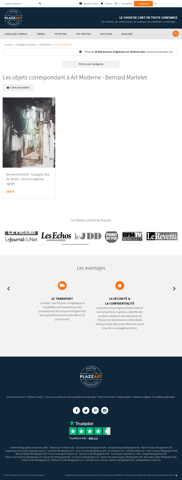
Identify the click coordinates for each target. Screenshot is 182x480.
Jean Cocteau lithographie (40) (90, 450)
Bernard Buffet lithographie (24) (31, 453)
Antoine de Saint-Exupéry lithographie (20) (121, 457)
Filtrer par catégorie (91, 64)
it (170, 3)
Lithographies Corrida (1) (148, 460)
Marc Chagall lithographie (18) (151, 453)
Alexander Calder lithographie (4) (160, 457)
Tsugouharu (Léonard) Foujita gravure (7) (25, 450)
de (165, 3)
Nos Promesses (107, 396)
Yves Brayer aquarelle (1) (123, 453)
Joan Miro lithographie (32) (60, 450)
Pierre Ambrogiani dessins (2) (63, 453)
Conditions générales (164, 396)
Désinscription (124, 396)
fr (155, 3)
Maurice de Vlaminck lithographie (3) (24, 457)
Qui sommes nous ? (16, 396)
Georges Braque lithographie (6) (123, 447)
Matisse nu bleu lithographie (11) (68, 460)
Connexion (143, 3)
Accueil (8, 44)
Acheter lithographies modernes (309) (29, 447)
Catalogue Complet (25, 44)
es (174, 3)
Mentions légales (142, 396)
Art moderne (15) (116, 450)
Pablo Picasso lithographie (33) (156, 447)
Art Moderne (45, 44)
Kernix (172, 475)
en (160, 3)
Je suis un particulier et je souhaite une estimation (71, 396)
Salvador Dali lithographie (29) (91, 447)
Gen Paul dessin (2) (135, 450)
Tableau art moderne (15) (61, 447)
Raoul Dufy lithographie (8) (56, 457)
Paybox (156, 475)
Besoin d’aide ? (36, 396)
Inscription (126, 3)
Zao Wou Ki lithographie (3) (85, 457)
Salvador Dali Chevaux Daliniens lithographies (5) (110, 460)
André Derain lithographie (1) (36, 460)
